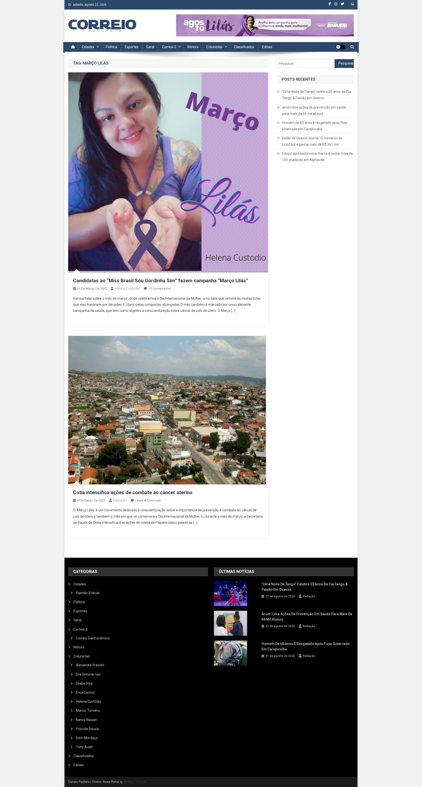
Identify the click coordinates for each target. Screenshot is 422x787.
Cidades (88, 47)
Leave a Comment (148, 500)
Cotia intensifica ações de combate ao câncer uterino (132, 492)
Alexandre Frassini (90, 665)
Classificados (244, 47)
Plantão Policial (87, 593)
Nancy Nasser (86, 720)
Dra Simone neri (88, 674)
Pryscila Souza (87, 729)
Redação (120, 500)
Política (111, 47)
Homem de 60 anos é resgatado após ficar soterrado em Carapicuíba (314, 126)
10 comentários (159, 288)
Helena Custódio (127, 288)
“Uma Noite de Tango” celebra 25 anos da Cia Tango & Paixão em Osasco (316, 95)
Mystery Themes (134, 782)
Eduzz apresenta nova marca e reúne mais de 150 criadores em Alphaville (317, 157)
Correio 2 (169, 47)
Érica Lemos (85, 692)
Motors (193, 47)
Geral (150, 47)
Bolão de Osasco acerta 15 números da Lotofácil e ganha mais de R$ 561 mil (312, 141)
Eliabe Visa (84, 683)
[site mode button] (341, 46)
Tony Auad (84, 747)
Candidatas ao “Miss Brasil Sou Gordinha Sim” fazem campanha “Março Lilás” (160, 281)
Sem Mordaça (87, 738)
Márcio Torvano (88, 710)
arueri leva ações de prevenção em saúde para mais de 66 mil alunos (314, 110)
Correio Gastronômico (93, 638)
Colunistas (214, 47)
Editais (267, 47)
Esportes (131, 47)
